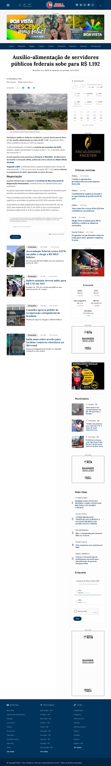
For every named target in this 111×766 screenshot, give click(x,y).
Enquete (80, 572)
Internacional (95, 46)
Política (41, 46)
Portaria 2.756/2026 (44, 157)
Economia (61, 46)
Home (11, 46)
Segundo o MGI (13, 167)
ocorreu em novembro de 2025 (47, 147)
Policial (51, 46)
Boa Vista (21, 46)
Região (31, 46)
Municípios (82, 398)
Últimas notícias (85, 170)
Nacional (83, 46)
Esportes (72, 46)
